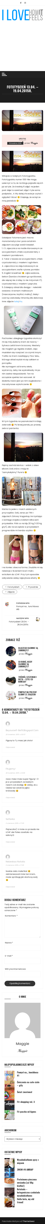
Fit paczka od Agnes (26, 1111)
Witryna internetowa (15, 969)
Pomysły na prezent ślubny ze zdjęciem (27, 693)
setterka (10, 819)
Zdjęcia (11, 591)
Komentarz (11, 915)
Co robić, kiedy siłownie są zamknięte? (25, 664)
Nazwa (9, 942)
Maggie (34, 142)
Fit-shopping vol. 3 (26, 1101)
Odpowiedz (10, 747)
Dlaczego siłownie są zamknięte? (28, 649)
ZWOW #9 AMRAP (25, 1169)
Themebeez (28, 1221)
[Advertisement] (22, 44)
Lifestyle (22, 139)
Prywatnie (33, 587)
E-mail (9, 955)
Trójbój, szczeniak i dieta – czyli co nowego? (27, 679)
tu (21, 301)
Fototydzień (13, 587)
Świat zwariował (24, 1092)
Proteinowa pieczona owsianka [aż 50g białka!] (27, 1182)
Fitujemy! (11, 769)
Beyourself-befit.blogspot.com (22, 730)
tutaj (16, 301)
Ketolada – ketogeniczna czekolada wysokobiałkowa (28, 1192)
